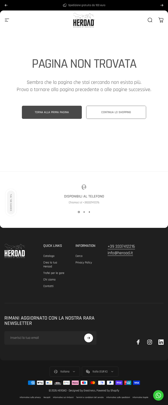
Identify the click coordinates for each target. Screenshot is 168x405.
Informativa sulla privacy (30, 397)
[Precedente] (6, 5)
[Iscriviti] (88, 338)
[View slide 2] (84, 212)
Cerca (78, 256)
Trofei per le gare (53, 273)
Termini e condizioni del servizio (90, 397)
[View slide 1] (78, 212)
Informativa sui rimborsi (63, 397)
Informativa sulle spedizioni (118, 397)
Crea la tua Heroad (50, 264)
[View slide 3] (89, 212)
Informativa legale (140, 397)
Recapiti (47, 397)
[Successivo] (162, 5)
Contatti (48, 286)
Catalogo (48, 256)
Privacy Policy (83, 263)
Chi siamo (49, 280)
